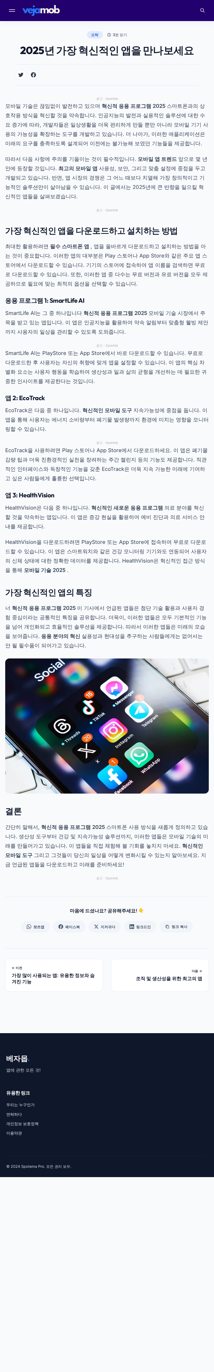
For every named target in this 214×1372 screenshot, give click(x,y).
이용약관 (14, 1133)
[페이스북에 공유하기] (33, 75)
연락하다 (14, 1114)
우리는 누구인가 (20, 1104)
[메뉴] (12, 10)
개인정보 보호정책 (22, 1123)
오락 (95, 35)
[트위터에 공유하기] (21, 75)
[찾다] (202, 10)
